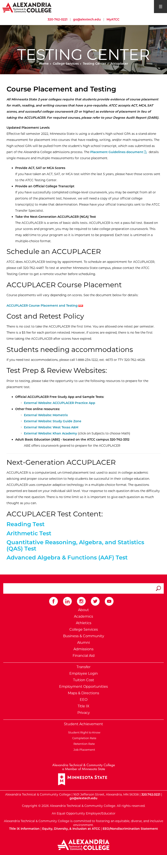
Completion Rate (83, 738)
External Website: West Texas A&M (51, 427)
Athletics (83, 623)
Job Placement (83, 749)
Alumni (83, 642)
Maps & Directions (83, 693)
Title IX (83, 706)
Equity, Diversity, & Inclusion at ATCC (71, 829)
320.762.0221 (150, 794)
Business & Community (83, 636)
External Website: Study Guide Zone (52, 421)
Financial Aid (84, 656)
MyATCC (113, 19)
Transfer (83, 667)
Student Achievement (83, 724)
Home (44, 64)
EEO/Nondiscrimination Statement (130, 829)
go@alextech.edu (87, 19)
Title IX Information (24, 829)
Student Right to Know (83, 732)
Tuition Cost (83, 680)
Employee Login (83, 673)
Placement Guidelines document (117, 152)
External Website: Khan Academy (50, 433)
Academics (83, 616)
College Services (66, 64)
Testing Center (94, 64)
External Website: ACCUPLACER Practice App (59, 403)
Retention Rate (83, 743)
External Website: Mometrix (46, 415)
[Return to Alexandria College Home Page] (27, 7)
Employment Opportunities (83, 686)
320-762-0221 (57, 19)
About (83, 610)
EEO (83, 700)
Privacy (83, 713)
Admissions (83, 649)
